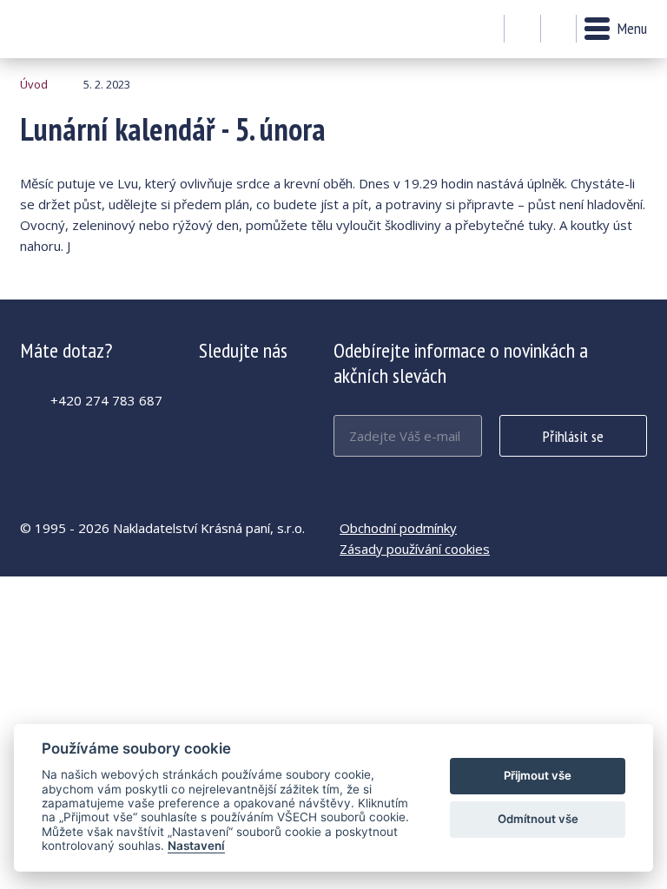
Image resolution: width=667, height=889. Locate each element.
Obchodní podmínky (398, 528)
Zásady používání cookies (415, 548)
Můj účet (522, 29)
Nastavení (196, 846)
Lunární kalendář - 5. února (67, 29)
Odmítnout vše (538, 819)
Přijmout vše (537, 775)
